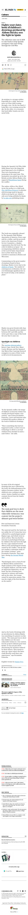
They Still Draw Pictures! (10, 190)
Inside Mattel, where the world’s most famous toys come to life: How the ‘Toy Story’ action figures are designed (14, 805)
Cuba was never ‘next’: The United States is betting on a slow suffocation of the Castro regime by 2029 (13, 784)
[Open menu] (3, 10)
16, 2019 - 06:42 (16, 59)
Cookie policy (23, 903)
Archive (4, 852)
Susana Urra (19, 662)
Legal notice (4, 903)
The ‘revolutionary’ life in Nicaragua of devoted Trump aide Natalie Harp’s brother (14, 796)
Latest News (4, 18)
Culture (5, 15)
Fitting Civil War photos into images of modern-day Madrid (17, 684)
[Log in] (25, 10)
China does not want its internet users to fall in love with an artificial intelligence (14, 769)
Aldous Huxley (5, 702)
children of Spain (7, 267)
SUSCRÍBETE (20, 9)
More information (5, 709)
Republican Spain (15, 180)
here (23, 713)
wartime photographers (13, 345)
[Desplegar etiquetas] (25, 702)
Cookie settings (17, 903)
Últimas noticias (6, 766)
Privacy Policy (10, 903)
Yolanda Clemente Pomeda (15, 695)
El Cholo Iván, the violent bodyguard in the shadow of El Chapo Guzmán (13, 800)
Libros (14, 702)
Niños (10, 702)
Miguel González (5, 695)
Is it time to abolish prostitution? (14, 773)
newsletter (5, 836)
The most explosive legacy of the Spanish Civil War (12, 693)
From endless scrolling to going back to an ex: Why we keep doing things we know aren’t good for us (14, 778)
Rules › (24, 674)
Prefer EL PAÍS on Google (9, 68)
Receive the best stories (8, 839)
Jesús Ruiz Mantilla (14, 57)
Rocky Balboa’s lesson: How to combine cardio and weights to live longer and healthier (14, 815)
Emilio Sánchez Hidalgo (15, 687)
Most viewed (5, 792)
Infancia (19, 702)
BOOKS (3, 22)
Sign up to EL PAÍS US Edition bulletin (12, 667)
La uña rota (8, 198)
